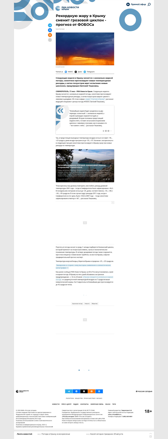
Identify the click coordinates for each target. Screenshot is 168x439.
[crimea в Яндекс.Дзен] (84, 391)
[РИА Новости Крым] (67, 8)
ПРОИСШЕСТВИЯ (89, 398)
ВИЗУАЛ (99, 398)
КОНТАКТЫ (84, 404)
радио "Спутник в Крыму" (95, 99)
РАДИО (75, 404)
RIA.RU (107, 404)
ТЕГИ (114, 404)
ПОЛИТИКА (70, 398)
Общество (95, 303)
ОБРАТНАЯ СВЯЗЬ (97, 404)
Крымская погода (77, 303)
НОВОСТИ (56, 404)
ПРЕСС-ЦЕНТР (66, 404)
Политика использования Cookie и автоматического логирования (34, 422)
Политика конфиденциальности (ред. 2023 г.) (31, 425)
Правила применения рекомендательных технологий (34, 427)
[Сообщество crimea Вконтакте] (76, 391)
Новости (87, 303)
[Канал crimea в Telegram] (69, 391)
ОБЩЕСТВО (79, 398)
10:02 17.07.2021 (60, 29)
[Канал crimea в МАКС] (99, 391)
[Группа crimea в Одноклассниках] (91, 391)
